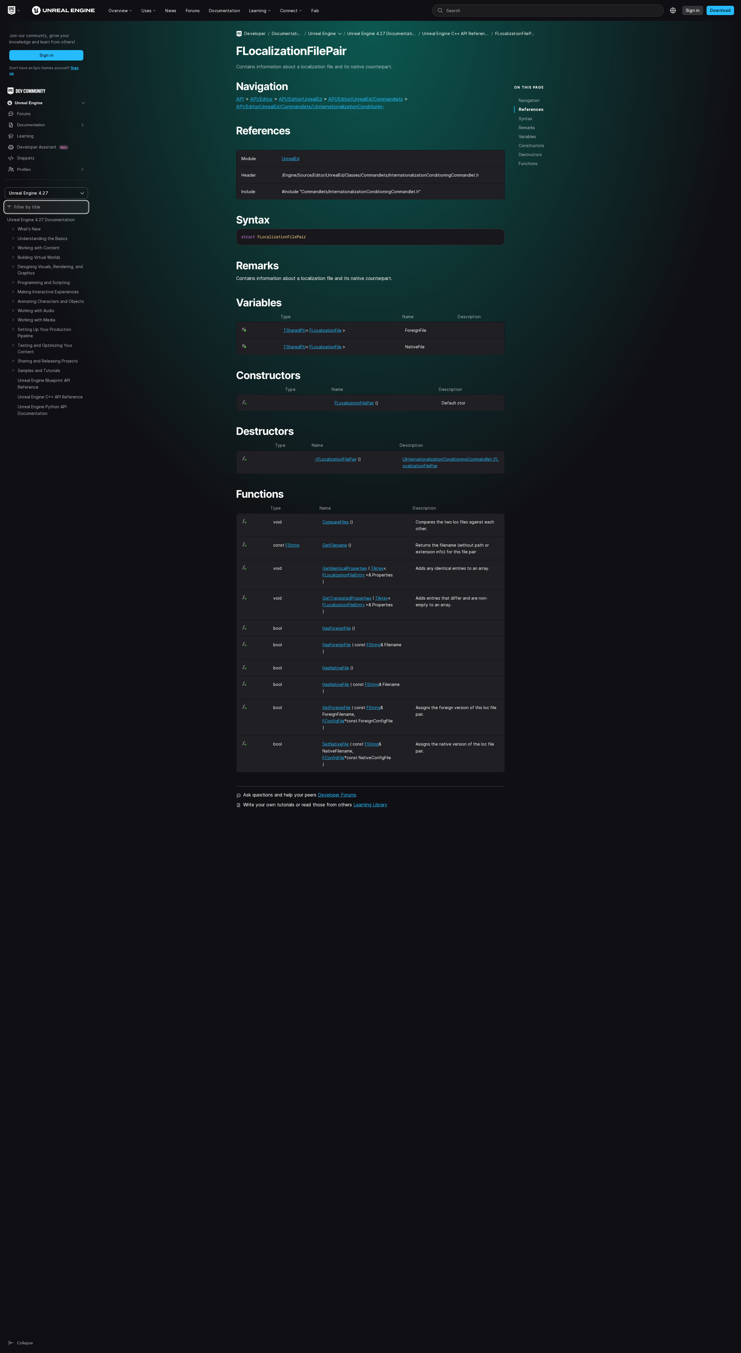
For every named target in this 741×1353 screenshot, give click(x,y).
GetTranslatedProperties (346, 598)
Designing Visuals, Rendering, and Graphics (50, 269)
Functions (528, 163)
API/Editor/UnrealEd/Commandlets (365, 99)
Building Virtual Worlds (39, 257)
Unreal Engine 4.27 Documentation (41, 219)
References (531, 109)
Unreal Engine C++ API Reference (50, 396)
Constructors (531, 145)
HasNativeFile (335, 667)
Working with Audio (36, 310)
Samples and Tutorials (39, 370)
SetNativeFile (335, 744)
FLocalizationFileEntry (343, 574)
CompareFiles (335, 521)
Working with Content (39, 247)
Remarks (527, 127)
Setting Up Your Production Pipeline (44, 332)
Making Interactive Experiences (48, 291)
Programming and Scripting (44, 282)
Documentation (287, 33)
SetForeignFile (336, 707)
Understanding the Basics (42, 238)
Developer (255, 33)
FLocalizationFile (325, 330)
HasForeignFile (336, 628)
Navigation (529, 100)
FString (292, 545)
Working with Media (36, 319)
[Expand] (13, 228)
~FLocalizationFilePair (336, 459)
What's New (29, 228)
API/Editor (261, 99)
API (240, 99)
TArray (377, 568)
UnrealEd (290, 158)
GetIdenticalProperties (344, 568)
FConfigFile (333, 720)
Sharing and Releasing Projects (48, 360)
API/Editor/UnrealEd (300, 99)
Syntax (525, 118)
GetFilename (334, 545)
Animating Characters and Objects (51, 301)
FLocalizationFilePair (354, 402)
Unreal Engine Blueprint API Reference (44, 383)
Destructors (530, 154)
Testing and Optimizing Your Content (45, 348)
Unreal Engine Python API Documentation (42, 409)
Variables (527, 136)
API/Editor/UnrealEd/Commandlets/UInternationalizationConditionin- (310, 106)
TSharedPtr (294, 330)
